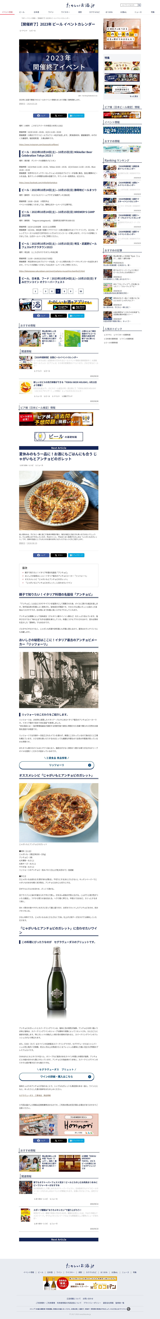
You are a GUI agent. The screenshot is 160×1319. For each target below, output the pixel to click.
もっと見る (134, 96)
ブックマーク (78, 115)
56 (81, 291)
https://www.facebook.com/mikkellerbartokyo (38, 182)
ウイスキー (65, 12)
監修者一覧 (120, 1303)
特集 (152, 12)
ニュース (138, 12)
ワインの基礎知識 (127, 339)
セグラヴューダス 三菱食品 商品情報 (35, 1095)
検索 (139, 5)
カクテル (109, 335)
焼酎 (80, 12)
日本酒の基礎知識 (112, 339)
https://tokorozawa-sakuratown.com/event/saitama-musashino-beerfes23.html (52, 271)
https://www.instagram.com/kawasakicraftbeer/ (39, 144)
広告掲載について (74, 1299)
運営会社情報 (108, 1303)
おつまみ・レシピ (27, 465)
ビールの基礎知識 (112, 342)
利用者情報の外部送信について (69, 1303)
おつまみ (109, 12)
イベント (24, 30)
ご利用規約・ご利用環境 (45, 1303)
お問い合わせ (88, 1299)
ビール (21, 12)
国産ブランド (68, 396)
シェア (42, 115)
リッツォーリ (56, 765)
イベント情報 (7, 12)
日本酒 (36, 12)
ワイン (51, 12)
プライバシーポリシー (92, 1303)
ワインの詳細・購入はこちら (56, 1076)
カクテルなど (94, 12)
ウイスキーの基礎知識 (122, 335)
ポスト (60, 115)
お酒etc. (123, 12)
